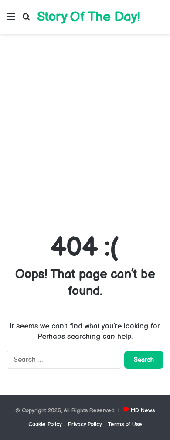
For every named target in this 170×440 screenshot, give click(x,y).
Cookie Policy (45, 424)
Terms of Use (125, 424)
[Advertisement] (85, 131)
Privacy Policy (85, 424)
